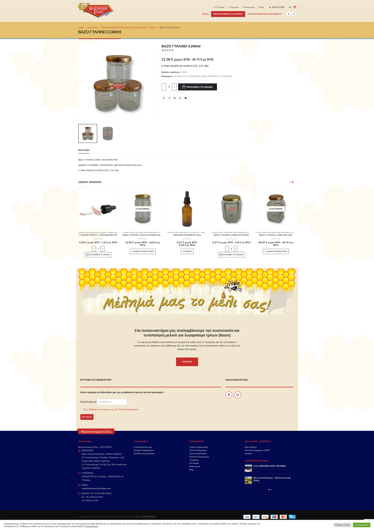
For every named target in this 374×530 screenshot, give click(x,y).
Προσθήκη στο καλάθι (199, 86)
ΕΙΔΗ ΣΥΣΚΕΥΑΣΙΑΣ (191, 76)
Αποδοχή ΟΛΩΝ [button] (362, 525)
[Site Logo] (96, 11)
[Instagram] (294, 14)
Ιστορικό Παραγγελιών (144, 450)
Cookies (248, 453)
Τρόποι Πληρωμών (198, 450)
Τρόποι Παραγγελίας (198, 447)
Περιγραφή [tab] (83, 150)
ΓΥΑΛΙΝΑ (177, 76)
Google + (180, 98)
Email (185, 98)
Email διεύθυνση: (88, 402)
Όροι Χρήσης (251, 447)
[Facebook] (289, 14)
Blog (262, 7)
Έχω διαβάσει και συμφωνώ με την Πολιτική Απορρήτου (111, 409)
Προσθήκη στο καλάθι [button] (99, 254)
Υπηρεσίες (234, 7)
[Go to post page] (248, 468)
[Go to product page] (98, 209)
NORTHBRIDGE (149, 517)
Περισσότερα (91, 526)
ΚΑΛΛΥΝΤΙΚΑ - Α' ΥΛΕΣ (197, 232)
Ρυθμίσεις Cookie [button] (342, 525)
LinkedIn (174, 98)
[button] (290, 7)
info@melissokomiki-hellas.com (96, 488)
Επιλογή (188, 251)
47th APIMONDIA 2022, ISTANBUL (269, 466)
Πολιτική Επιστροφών (199, 457)
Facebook (163, 98)
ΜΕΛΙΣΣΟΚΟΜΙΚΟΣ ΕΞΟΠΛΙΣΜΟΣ (228, 14)
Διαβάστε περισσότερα (144, 251)
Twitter (169, 98)
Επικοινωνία (249, 7)
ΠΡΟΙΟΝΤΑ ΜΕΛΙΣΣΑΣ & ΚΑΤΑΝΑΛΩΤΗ (265, 14)
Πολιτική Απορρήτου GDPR (257, 450)
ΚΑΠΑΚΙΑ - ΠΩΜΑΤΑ (107, 232)
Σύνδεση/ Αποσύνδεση (144, 453)
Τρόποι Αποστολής (198, 453)
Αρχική (205, 14)
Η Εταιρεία (219, 7)
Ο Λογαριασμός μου (143, 447)
